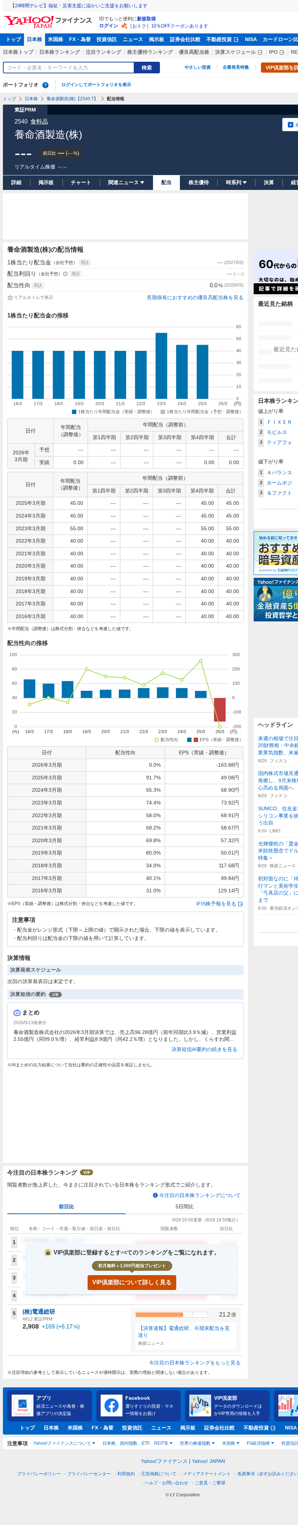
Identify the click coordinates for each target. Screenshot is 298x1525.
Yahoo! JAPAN (208, 1461)
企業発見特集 (236, 67)
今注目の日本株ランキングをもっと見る (195, 1363)
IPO (273, 52)
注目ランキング (103, 52)
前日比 (66, 1206)
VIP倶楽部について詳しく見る (132, 1282)
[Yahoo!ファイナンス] (49, 18)
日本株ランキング (59, 52)
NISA (251, 39)
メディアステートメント (207, 1473)
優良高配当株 (194, 52)
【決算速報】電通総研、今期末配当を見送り (184, 1331)
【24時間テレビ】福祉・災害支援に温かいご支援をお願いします (79, 5)
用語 (84, 262)
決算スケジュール (235, 52)
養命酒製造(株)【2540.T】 (72, 98)
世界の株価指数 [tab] (195, 1443)
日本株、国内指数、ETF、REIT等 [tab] (135, 1443)
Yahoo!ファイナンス (164, 1461)
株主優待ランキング (150, 52)
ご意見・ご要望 (210, 1482)
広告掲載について (158, 1473)
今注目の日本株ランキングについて (200, 1195)
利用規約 (126, 1473)
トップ (13, 39)
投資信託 (107, 39)
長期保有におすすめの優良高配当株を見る (195, 297)
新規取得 (146, 18)
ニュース (133, 39)
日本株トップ (18, 52)
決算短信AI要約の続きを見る (204, 1049)
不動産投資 (219, 39)
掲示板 (156, 39)
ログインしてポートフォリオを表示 (96, 84)
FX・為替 (80, 39)
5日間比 (185, 1206)
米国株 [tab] (228, 1443)
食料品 (39, 121)
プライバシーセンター (89, 1473)
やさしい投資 (198, 67)
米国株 (55, 39)
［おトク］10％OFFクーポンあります (168, 26)
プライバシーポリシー (39, 1473)
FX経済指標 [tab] (258, 1443)
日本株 (34, 39)
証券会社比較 (185, 39)
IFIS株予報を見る (216, 904)
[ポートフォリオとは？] (45, 85)
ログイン (108, 25)
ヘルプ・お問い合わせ (166, 1482)
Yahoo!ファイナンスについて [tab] (62, 1443)
